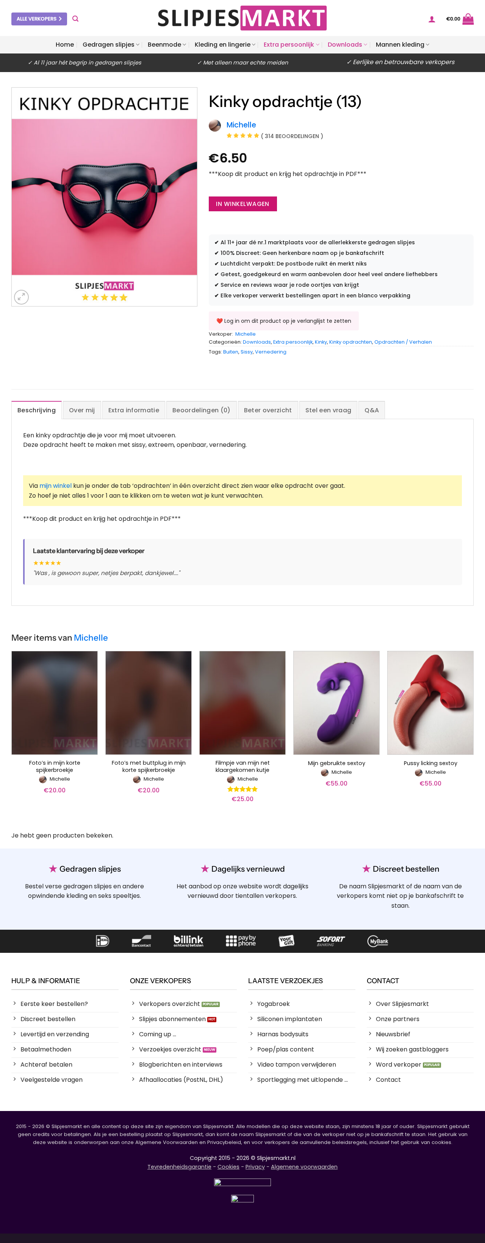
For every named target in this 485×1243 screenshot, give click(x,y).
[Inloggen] (432, 19)
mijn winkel (55, 485)
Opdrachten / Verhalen (403, 342)
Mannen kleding (400, 44)
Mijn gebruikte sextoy (336, 763)
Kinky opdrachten (350, 342)
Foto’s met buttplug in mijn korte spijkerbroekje (149, 766)
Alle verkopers (36, 18)
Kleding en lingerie (222, 44)
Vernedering (270, 352)
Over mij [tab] (82, 410)
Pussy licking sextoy (430, 763)
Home (65, 44)
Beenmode (164, 44)
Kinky (321, 342)
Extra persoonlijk (289, 44)
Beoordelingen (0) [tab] (201, 410)
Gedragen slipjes (109, 44)
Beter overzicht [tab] (268, 410)
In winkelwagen (242, 204)
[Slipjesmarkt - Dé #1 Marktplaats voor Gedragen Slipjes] (242, 18)
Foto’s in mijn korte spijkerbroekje (54, 766)
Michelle (245, 334)
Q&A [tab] (372, 410)
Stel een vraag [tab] (328, 410)
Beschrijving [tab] (36, 410)
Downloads (345, 44)
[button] (75, 18)
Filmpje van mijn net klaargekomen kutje (243, 766)
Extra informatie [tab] (133, 410)
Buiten (230, 352)
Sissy (247, 352)
